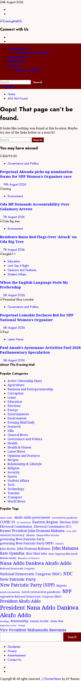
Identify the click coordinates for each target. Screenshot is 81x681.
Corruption (16, 393)
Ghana (30, 535)
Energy (13, 410)
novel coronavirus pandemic (41, 592)
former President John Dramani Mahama (32, 531)
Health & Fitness (19, 447)
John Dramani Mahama (33, 549)
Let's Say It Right (18, 266)
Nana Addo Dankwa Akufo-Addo (36, 563)
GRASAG (59, 543)
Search (72, 637)
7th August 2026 (14, 217)
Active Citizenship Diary (25, 381)
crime (12, 397)
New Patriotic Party (18, 579)
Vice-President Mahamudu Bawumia (33, 629)
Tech (11, 485)
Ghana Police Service (47, 535)
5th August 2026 (14, 295)
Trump (21, 625)
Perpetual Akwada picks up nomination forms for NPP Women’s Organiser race (36, 174)
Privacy (12, 651)
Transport (15, 497)
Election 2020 (69, 522)
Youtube (8, 87)
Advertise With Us (28, 70)
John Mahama (65, 548)
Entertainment (18, 57)
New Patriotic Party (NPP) (27, 585)
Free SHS (71, 531)
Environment (15, 196)
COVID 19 (7, 522)
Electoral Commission (16, 526)
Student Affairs (17, 274)
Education (14, 261)
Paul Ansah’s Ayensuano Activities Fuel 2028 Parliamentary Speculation (40, 350)
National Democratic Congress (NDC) (30, 574)
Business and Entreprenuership (30, 389)
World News (16, 62)
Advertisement (17, 655)
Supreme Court (8, 625)
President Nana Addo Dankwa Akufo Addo (39, 611)
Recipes (13, 460)
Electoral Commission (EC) (52, 526)
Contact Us (14, 660)
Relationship (19, 621)
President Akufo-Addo (20, 601)
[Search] (1, 78)
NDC (68, 573)
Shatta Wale (56, 621)
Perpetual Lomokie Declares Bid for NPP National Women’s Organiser (36, 317)
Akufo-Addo (6, 517)
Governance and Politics (32, 53)
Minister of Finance (29, 558)
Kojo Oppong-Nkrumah (63, 553)
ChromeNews (52, 679)
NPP (67, 591)
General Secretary (12, 535)
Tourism (13, 493)
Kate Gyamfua (12, 553)
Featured (14, 426)
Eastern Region (45, 521)
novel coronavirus (10, 592)
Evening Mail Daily (21, 422)
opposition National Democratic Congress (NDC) (31, 596)
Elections (14, 406)
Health (12, 443)
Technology (16, 489)
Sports (12, 476)
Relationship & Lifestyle (25, 464)
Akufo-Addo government (32, 517)
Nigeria (62, 585)
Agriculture (16, 385)
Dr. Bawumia (24, 522)
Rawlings (4, 621)
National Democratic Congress (17, 568)
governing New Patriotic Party (22, 539)
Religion (13, 468)
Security (14, 472)
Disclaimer (14, 647)
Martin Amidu (8, 558)
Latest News (16, 339)
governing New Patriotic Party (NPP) (26, 543)
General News (18, 48)
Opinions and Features (22, 270)
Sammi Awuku (39, 621)
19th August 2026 (14, 184)
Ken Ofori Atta (36, 553)
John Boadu (7, 548)
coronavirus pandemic (64, 517)
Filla (11, 431)
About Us (14, 66)
